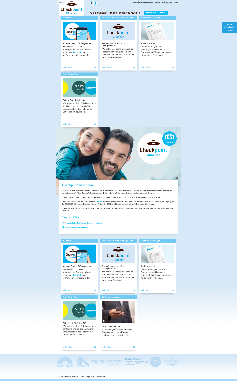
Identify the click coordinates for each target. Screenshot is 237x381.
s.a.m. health (100, 12)
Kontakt (82, 377)
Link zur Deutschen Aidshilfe (76, 227)
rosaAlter (82, 362)
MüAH (135, 2)
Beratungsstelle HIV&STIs (127, 12)
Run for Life (159, 2)
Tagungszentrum (171, 2)
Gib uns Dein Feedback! (156, 13)
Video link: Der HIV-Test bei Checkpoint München (84, 223)
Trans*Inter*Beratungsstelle (136, 362)
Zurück (60, 154)
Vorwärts (180, 154)
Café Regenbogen (146, 2)
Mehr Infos (67, 67)
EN (93, 3)
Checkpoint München (155, 362)
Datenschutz (100, 377)
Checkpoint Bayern (172, 362)
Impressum (90, 377)
